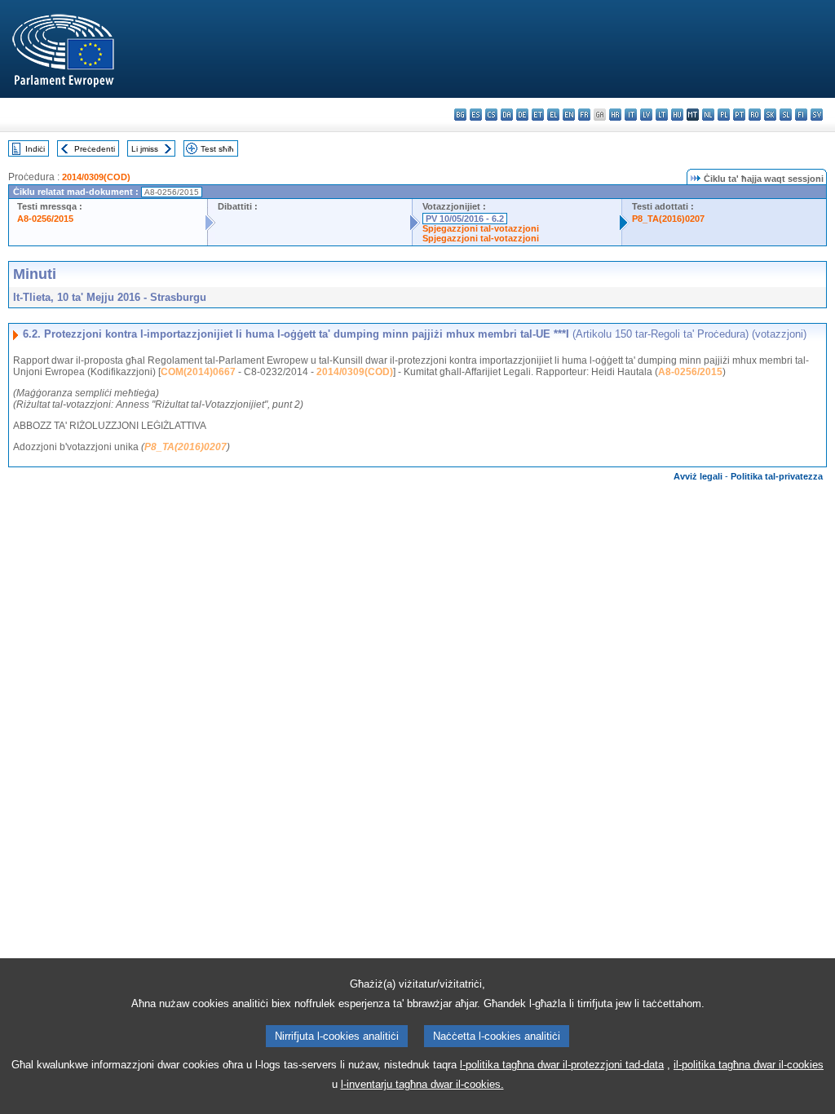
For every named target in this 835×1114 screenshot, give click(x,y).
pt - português (739, 114)
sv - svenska (817, 114)
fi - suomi (801, 114)
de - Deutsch (522, 114)
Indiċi (35, 148)
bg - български (460, 114)
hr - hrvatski (615, 114)
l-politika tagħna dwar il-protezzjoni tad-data (562, 1065)
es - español (476, 114)
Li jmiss (144, 148)
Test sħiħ (217, 148)
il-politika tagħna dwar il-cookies (749, 1065)
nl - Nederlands (708, 114)
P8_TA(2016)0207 (668, 218)
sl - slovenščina (786, 114)
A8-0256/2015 (45, 218)
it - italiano (631, 114)
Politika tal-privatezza (777, 476)
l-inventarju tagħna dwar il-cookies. (422, 1084)
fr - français (584, 114)
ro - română (755, 114)
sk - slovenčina (770, 114)
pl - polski (724, 114)
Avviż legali (698, 476)
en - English (569, 114)
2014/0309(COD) (96, 177)
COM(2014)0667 (198, 372)
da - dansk (507, 114)
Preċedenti (94, 148)
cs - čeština (491, 114)
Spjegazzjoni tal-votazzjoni (480, 228)
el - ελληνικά (553, 114)
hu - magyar (677, 114)
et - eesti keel (538, 114)
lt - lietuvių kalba (662, 114)
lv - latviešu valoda (646, 114)
